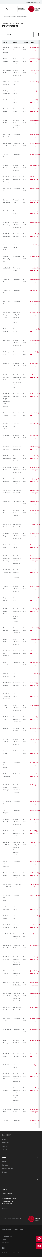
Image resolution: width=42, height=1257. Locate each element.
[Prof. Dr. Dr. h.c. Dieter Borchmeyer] (7, 179)
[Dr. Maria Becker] (7, 110)
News (4, 1161)
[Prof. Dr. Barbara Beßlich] (7, 144)
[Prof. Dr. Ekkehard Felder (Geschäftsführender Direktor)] (7, 400)
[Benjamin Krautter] (7, 599)
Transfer (5, 1150)
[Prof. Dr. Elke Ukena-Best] (7, 994)
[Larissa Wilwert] (7, 1089)
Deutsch (16, 1229)
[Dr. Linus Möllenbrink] (7, 740)
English (22, 1229)
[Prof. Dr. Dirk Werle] (7, 1055)
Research (5, 1143)
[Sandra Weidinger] (7, 1041)
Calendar (5, 1165)
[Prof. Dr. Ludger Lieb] (7, 684)
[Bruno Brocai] (7, 211)
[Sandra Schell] (7, 874)
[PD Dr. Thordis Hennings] (7, 457)
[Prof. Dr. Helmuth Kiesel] (7, 491)
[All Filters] (38, 34)
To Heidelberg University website (10, 1218)
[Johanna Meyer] (7, 729)
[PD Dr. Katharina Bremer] (7, 189)
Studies (4, 1146)
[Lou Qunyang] (7, 811)
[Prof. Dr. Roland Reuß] (7, 843)
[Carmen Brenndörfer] (7, 201)
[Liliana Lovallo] (7, 706)
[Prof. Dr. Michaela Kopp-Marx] (7, 572)
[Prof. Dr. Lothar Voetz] (7, 1008)
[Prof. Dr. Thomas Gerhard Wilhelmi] (7, 1076)
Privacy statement (7, 1236)
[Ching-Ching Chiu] (7, 291)
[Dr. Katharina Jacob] (7, 468)
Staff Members (7, 1169)
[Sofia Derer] (7, 340)
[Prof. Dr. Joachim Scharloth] (7, 864)
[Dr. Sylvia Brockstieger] (7, 223)
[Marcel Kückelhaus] (7, 640)
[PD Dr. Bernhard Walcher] (7, 1019)
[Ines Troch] (7, 982)
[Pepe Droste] (7, 363)
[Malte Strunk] (7, 934)
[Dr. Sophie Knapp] (7, 534)
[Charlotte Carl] (7, 280)
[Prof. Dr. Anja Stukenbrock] (7, 946)
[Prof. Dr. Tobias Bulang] (7, 235)
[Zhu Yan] (7, 1120)
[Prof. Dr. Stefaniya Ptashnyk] (7, 787)
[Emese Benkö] (7, 121)
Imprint (4, 1239)
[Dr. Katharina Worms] (7, 1110)
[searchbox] (18, 34)
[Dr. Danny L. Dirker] (7, 353)
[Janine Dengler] (7, 330)
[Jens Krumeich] (7, 629)
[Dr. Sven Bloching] (7, 166)
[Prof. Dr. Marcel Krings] (7, 611)
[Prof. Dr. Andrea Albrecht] (7, 50)
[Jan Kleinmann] (7, 511)
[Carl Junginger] (7, 480)
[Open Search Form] (8, 8)
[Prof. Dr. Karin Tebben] (7, 958)
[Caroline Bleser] (7, 155)
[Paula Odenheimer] (7, 775)
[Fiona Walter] (7, 1029)
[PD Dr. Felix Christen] (7, 302)
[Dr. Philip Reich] (7, 832)
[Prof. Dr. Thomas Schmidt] (7, 885)
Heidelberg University (32, 2)
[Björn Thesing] (7, 972)
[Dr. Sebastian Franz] (7, 436)
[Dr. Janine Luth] (7, 718)
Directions (5, 1209)
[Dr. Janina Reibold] (7, 820)
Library (4, 1172)
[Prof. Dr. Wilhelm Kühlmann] (7, 653)
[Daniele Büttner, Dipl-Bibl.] (7, 259)
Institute (5, 1139)
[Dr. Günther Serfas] (7, 917)
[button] (20, 1135)
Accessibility (5, 1242)
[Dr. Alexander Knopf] (7, 546)
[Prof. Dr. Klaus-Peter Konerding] (7, 558)
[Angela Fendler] (7, 414)
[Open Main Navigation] (4, 8)
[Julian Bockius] (7, 60)
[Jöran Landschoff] (7, 663)
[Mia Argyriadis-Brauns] (7, 71)
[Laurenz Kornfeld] (7, 587)
